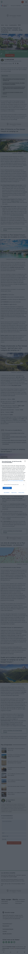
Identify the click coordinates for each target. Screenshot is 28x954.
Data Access (14, 492)
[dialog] (14, 477)
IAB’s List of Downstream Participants (15, 480)
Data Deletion (6, 492)
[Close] (25, 461)
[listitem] (14, 484)
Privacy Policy (21, 492)
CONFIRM (7, 487)
